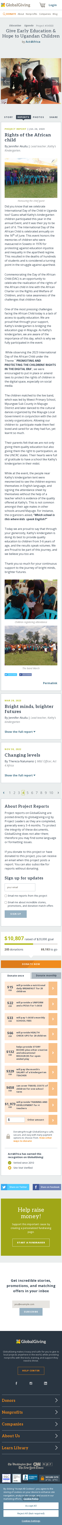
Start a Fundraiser (31, 1242)
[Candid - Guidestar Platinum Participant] (17, 1478)
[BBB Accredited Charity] (31, 1478)
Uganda (29, 25)
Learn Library (15, 1448)
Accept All (31, 1505)
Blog (55, 13)
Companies (45, 13)
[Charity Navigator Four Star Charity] (7, 1478)
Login (53, 5)
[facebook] (16, 1383)
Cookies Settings (31, 1520)
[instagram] (31, 1383)
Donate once (15, 975)
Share (53, 117)
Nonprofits (31, 13)
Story (8, 117)
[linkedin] (45, 1383)
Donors (8, 1401)
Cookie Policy (31, 1498)
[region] (31, 1504)
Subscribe (31, 1311)
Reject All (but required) (30, 1513)
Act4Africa (33, 42)
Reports (23, 117)
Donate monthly (46, 975)
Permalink (50, 683)
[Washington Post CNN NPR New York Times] (31, 1467)
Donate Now (31, 964)
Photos (38, 117)
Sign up (15, 913)
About (21, 13)
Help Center (31, 1370)
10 (51, 792)
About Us (11, 1436)
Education (15, 25)
